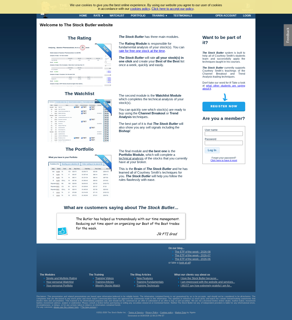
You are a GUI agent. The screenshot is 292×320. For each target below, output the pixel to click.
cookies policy (140, 8)
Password (210, 139)
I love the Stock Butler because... (199, 278)
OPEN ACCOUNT (225, 15)
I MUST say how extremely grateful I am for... (206, 285)
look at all (184, 262)
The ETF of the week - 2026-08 (193, 251)
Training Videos (104, 278)
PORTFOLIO (138, 15)
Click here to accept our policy (172, 8)
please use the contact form (66, 307)
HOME (83, 15)
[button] (212, 150)
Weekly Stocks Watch (107, 285)
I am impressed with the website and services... (208, 281)
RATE (97, 15)
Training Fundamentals (150, 281)
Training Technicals (148, 285)
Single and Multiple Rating (61, 278)
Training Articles (104, 281)
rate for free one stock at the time (142, 51)
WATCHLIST (117, 15)
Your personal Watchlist (60, 281)
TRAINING (158, 15)
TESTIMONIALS (182, 15)
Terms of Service (136, 312)
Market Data (180, 312)
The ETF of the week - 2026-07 (193, 255)
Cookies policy (166, 312)
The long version (88, 307)
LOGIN (247, 15)
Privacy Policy (152, 312)
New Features (145, 278)
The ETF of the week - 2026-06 (193, 259)
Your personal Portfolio (59, 285)
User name (211, 129)
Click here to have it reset (224, 160)
